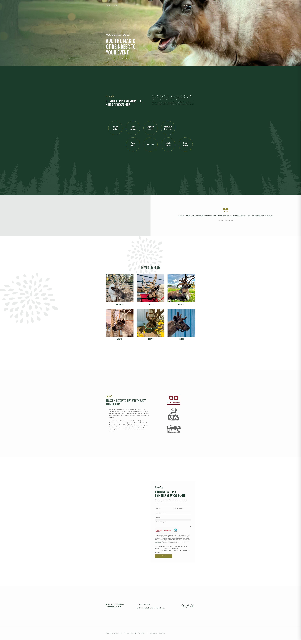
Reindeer (108, 5)
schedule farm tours (132, 427)
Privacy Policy (158, 542)
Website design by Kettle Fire (157, 633)
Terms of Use (130, 633)
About (116, 5)
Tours (193, 5)
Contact (185, 5)
